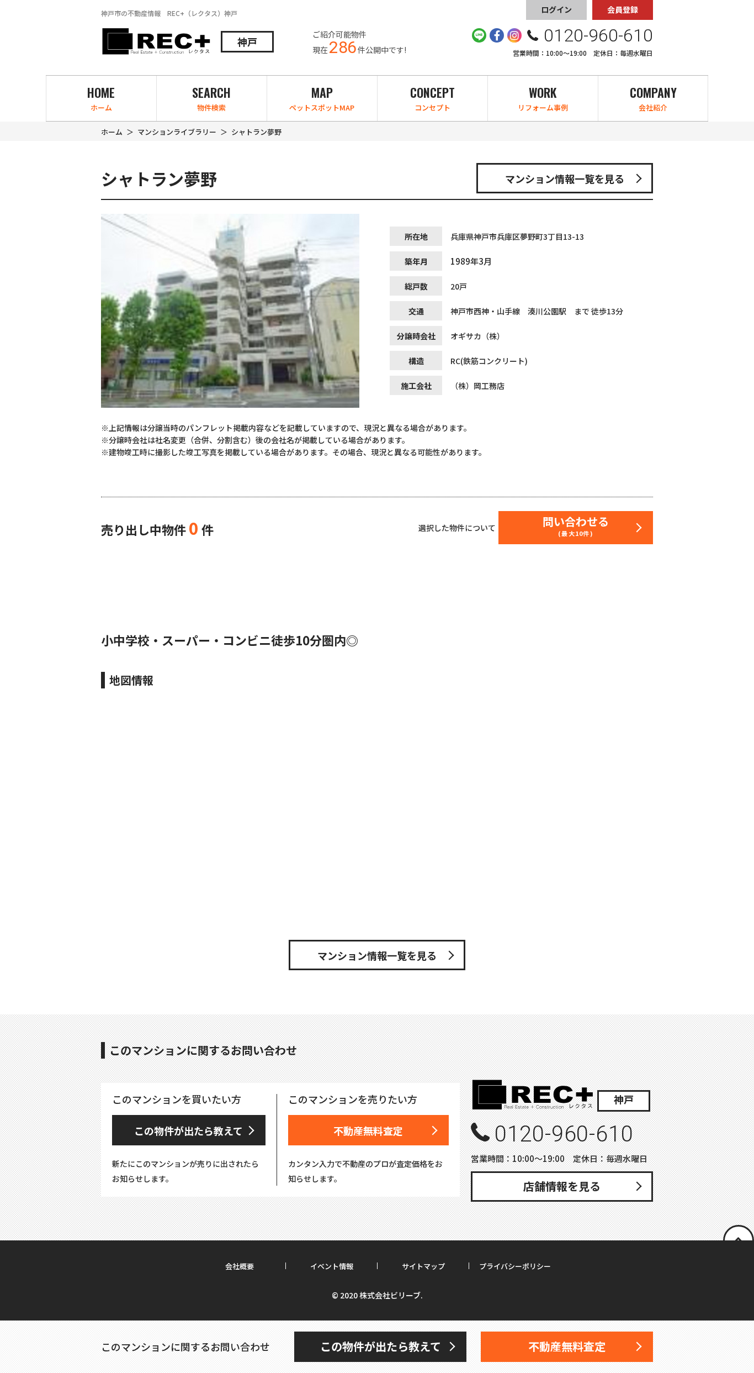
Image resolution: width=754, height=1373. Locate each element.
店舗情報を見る (562, 1186)
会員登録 (622, 9)
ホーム (112, 132)
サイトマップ (423, 1266)
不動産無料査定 (368, 1130)
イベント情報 (331, 1266)
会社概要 (239, 1266)
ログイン (556, 9)
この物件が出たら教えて (188, 1130)
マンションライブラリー (176, 132)
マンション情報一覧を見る (564, 178)
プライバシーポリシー (515, 1266)
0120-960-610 (564, 1134)
